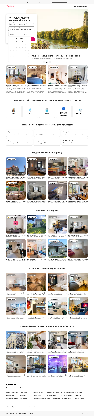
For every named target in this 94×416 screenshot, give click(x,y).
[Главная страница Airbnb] (10, 6)
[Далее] (50, 62)
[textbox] (15, 35)
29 (25, 57)
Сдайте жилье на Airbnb (80, 6)
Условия (31, 413)
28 (22, 57)
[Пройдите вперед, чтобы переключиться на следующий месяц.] (28, 38)
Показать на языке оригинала (59, 2)
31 (10, 60)
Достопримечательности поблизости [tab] (15, 387)
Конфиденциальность (21, 413)
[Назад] (44, 62)
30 (28, 57)
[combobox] (22, 29)
